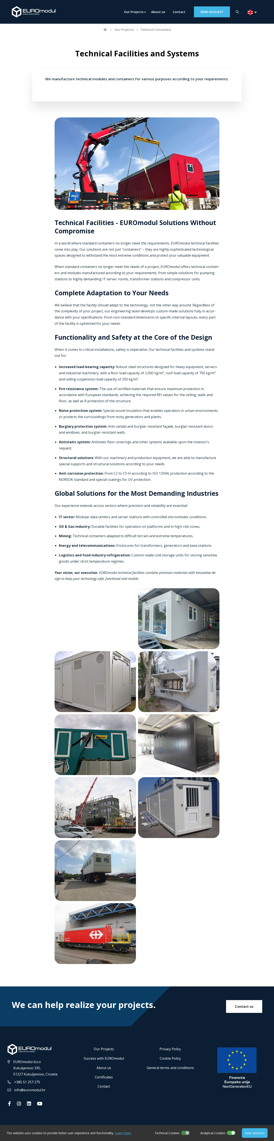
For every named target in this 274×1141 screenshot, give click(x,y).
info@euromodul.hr (30, 1090)
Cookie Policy (170, 1058)
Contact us (244, 1006)
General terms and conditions (170, 1067)
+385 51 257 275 (27, 1082)
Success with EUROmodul (104, 1058)
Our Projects (134, 12)
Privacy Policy (170, 1049)
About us (158, 12)
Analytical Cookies (212, 1133)
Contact (179, 12)
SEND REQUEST (211, 12)
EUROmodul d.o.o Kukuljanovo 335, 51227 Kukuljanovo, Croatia (35, 1068)
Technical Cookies (167, 1133)
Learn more (123, 1133)
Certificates (104, 1077)
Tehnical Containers (155, 30)
